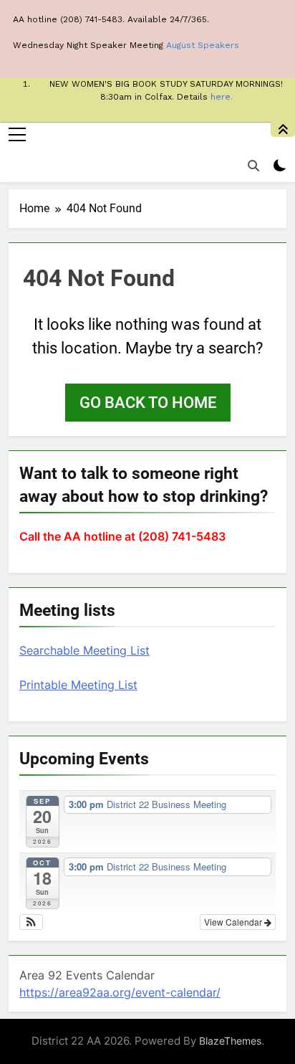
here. (222, 97)
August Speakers (202, 45)
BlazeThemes (230, 1041)
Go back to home (147, 403)
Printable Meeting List (78, 685)
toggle (283, 129)
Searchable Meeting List (84, 650)
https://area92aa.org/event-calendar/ (120, 992)
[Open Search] (253, 165)
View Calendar (234, 922)
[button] (31, 922)
